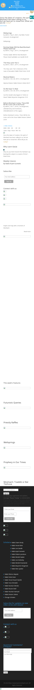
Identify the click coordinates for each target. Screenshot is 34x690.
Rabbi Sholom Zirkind (11, 594)
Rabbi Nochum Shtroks (12, 586)
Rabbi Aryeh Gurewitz (18, 551)
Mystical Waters (9, 77)
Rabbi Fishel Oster (10, 577)
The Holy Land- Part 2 (11, 63)
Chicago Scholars (10, 597)
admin (7, 35)
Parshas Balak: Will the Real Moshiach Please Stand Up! (16, 48)
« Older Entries (7, 126)
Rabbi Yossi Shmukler (11, 583)
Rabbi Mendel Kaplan (18, 557)
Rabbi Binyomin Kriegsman (20, 566)
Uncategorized (14, 37)
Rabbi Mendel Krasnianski (19, 563)
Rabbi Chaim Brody (17, 542)
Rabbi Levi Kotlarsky (18, 560)
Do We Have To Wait (10, 89)
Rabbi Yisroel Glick (17, 545)
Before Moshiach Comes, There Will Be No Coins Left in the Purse (16, 104)
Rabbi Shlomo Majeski (11, 574)
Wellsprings (7, 33)
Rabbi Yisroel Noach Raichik (13, 580)
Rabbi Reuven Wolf (10, 589)
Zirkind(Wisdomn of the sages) (12, 111)
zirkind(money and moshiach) (12, 109)
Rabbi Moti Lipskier (17, 569)
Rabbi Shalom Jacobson (19, 554)
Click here (3, 26)
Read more (6, 156)
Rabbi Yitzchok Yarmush (12, 591)
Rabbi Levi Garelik (17, 548)
